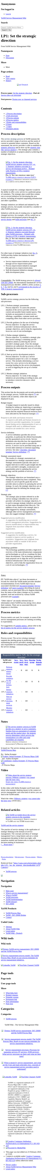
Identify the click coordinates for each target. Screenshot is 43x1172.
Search (4, 22)
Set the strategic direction (22, 93)
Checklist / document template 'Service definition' (21, 451)
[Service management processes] (21, 1056)
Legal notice (10, 1169)
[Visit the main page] (2, 876)
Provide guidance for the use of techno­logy (9, 681)
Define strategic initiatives (9, 692)
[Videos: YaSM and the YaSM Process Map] (21, 951)
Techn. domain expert (39, 662)
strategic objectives (8, 148)
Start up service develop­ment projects (9, 700)
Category (4, 867)
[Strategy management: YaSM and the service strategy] (21, 817)
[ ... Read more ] (7, 845)
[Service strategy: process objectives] (21, 740)
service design (6, 219)
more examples (18, 588)
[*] (35, 394)
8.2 (6, 287)
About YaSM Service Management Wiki (21, 1167)
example (15, 597)
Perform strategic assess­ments (9, 670)
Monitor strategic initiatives (9, 710)
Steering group (32, 661)
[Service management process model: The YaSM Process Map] (21, 960)
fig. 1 (33, 219)
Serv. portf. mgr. (21, 662)
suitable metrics (21, 626)
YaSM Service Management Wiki (13, 18)
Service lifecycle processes (11, 95)
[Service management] (21, 1069)
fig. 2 (35, 253)
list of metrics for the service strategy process (18, 628)
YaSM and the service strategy (12, 825)
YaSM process (11, 871)
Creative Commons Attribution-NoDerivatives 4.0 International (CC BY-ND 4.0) (24, 1158)
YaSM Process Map (8, 750)
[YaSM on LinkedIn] (8, 965)
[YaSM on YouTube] (28, 965)
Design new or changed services (24, 99)
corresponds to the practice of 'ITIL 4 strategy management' (21, 288)
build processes (21, 219)
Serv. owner (16, 661)
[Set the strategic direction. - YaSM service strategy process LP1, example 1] (21, 173)
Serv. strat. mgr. (26, 662)
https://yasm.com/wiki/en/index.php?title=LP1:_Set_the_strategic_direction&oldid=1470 (21, 864)
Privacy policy (11, 1165)
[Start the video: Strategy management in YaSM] (21, 780)
